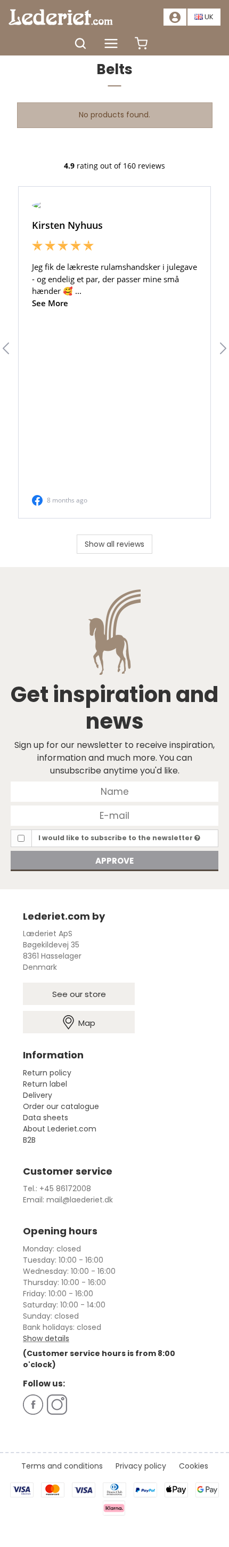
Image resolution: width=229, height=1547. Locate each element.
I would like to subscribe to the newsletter (116, 837)
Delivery (37, 1095)
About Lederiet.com (59, 1128)
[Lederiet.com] (61, 17)
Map (86, 1022)
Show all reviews (114, 544)
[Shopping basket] (141, 48)
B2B (29, 1140)
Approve (114, 860)
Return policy (47, 1072)
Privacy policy (141, 1466)
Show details (46, 1338)
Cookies (193, 1466)
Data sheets (45, 1117)
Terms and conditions (62, 1466)
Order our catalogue (61, 1106)
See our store (79, 994)
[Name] (114, 791)
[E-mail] (114, 815)
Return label (45, 1084)
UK (209, 17)
